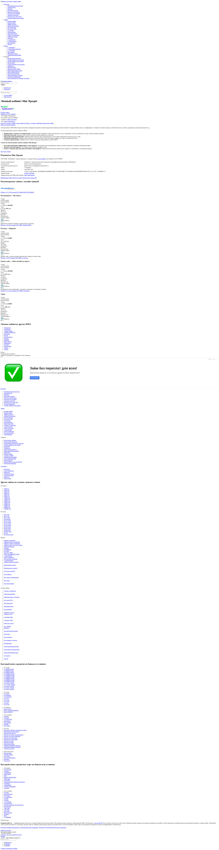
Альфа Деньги (8, 331)
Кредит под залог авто (10, 738)
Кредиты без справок (14, 13)
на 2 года (6, 700)
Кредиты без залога (9, 733)
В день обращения (9, 404)
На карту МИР (8, 553)
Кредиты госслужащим (11, 739)
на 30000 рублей (9, 670)
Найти (2, 84)
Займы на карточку (9, 540)
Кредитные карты (13, 10)
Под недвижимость (9, 757)
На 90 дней (7, 530)
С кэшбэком (11, 47)
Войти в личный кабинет (8, 125)
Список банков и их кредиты (16, 64)
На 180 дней (7, 531)
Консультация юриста (10, 449)
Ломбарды (11, 66)
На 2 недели (7, 522)
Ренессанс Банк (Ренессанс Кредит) (14, 782)
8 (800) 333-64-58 (6, 830)
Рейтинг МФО (12, 67)
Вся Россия (7, 87)
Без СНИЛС (7, 626)
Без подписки (8, 637)
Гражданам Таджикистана (11, 649)
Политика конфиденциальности (10, 827)
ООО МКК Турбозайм (23, 291)
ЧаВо (52, 123)
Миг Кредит (7, 97)
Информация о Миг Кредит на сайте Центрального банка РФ (19, 178)
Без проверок (11, 43)
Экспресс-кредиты (13, 15)
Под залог (7, 580)
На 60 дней (7, 528)
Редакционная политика (52, 827)
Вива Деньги (8, 341)
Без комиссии (8, 803)
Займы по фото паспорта (11, 562)
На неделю (7, 519)
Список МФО (8, 95)
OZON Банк (7, 769)
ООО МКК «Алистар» (21, 258)
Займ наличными (9, 546)
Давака (6, 348)
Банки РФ (7, 446)
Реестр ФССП (8, 460)
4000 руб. (7, 495)
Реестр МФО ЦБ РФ (13, 72)
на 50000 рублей (9, 672)
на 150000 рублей (9, 675)
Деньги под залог (9, 748)
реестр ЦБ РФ (99, 823)
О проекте (4, 466)
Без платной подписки (10, 559)
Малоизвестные (8, 606)
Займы (6, 19)
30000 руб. (7, 504)
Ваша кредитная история (15, 70)
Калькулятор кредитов (14, 58)
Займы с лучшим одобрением (34, 123)
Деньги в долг (8, 614)
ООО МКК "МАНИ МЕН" (24, 225)
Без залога (7, 634)
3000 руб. (7, 493)
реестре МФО (42, 159)
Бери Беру (7, 334)
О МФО (13, 123)
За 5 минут (7, 655)
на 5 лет (6, 703)
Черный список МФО (14, 69)
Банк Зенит (7, 774)
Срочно (6, 800)
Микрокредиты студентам (11, 597)
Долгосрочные (8, 427)
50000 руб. (7, 507)
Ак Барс (6, 771)
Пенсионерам (11, 32)
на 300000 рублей (9, 678)
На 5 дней (7, 517)
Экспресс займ (8, 620)
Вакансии (7, 472)
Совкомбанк (7, 785)
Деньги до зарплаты (13, 35)
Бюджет (6, 338)
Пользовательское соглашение (29, 827)
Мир (5, 815)
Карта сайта (7, 478)
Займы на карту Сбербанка (12, 542)
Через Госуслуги (9, 428)
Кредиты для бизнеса (14, 12)
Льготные (7, 808)
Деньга (6, 349)
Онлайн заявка (16, 1)
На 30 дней (7, 527)
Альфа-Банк (7, 772)
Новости (6, 477)
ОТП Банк (7, 780)
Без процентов (12, 27)
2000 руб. (7, 492)
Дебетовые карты (13, 53)
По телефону (8, 574)
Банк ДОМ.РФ (8, 712)
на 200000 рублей (9, 677)
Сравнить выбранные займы (9, 848)
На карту (6, 718)
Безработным (8, 643)
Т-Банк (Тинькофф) (9, 786)
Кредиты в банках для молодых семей (15, 730)
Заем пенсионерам (9, 594)
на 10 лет (6, 704)
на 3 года (6, 701)
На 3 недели (7, 525)
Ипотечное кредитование (11, 731)
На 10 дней (7, 520)
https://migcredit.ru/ (10, 121)
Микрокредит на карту (10, 568)
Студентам (11, 30)
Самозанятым (8, 434)
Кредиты (6, 4)
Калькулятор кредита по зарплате (14, 443)
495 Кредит (7, 328)
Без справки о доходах (10, 640)
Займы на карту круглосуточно (13, 545)
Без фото (6, 628)
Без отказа (7, 721)
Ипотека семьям (9, 742)
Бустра (6, 335)
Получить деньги (6, 123)
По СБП (6, 551)
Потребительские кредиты (15, 6)
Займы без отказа (13, 36)
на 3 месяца (7, 695)
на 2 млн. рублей (9, 686)
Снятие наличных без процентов (13, 805)
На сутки (6, 514)
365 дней (6, 811)
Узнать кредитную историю (16, 61)
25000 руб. (7, 502)
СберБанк (7, 783)
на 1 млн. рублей (9, 683)
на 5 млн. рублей (9, 689)
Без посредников (9, 433)
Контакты (7, 469)
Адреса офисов (20, 123)
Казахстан (7, 89)
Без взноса (7, 725)
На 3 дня (6, 516)
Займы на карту (12, 24)
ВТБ (5, 776)
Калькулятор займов (10, 440)
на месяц (6, 693)
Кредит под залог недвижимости (13, 734)
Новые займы (11, 23)
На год (6, 533)
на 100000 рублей (9, 674)
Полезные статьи (9, 474)
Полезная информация (14, 77)
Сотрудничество (9, 471)
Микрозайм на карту (10, 565)
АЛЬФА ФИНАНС (9, 332)
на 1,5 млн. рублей (9, 684)
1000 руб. (7, 490)
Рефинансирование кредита (12, 745)
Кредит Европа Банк (10, 777)
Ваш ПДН (7, 452)
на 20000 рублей (9, 669)
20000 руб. (7, 501)
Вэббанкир (7, 343)
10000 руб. (7, 498)
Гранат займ (7, 346)
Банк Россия (7, 709)
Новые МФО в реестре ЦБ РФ (13, 462)
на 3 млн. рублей (9, 687)
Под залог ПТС (12, 29)
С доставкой (11, 50)
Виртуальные (8, 812)
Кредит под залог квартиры (12, 736)
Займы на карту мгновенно (12, 543)
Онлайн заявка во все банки (16, 18)
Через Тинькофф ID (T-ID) (11, 554)
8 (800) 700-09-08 (12, 119)
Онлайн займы (12, 21)
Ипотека (10, 9)
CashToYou (7, 329)
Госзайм (6, 344)
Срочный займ (8, 617)
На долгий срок (8, 534)
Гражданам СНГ (12, 33)
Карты (6, 46)
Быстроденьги (8, 337)
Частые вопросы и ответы (15, 75)
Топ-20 (10, 44)
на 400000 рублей (9, 680)
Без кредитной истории (11, 631)
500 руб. (6, 488)
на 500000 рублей (9, 681)
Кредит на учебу (9, 741)
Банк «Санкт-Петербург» (11, 710)
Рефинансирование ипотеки (12, 747)
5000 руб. (7, 496)
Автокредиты (11, 7)
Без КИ (6, 724)
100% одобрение (9, 431)
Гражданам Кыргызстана (11, 646)
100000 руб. (7, 508)
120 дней (6, 809)
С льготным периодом (14, 49)
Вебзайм (6, 340)
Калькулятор (46, 123)
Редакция (41, 827)
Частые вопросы (9, 475)
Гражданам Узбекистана (11, 652)
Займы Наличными (13, 26)
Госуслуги (7, 761)
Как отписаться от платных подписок (19, 78)
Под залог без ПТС (9, 571)
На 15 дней (7, 524)
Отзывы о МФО (9, 455)
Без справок (11, 52)
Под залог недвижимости (11, 577)
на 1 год (6, 698)
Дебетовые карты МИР (14, 55)
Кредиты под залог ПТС (15, 16)
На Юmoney (7, 549)
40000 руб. (7, 505)
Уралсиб (6, 788)
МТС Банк (7, 779)
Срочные (10, 38)
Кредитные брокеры (13, 73)
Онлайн (6, 548)
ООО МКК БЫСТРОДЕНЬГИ (25, 192)
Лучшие (6, 814)
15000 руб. (7, 499)
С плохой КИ (11, 40)
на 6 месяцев (8, 696)
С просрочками (12, 41)
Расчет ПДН (11, 63)
